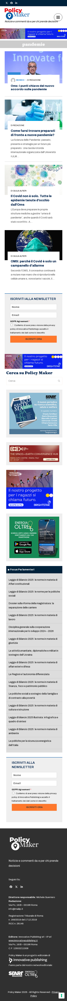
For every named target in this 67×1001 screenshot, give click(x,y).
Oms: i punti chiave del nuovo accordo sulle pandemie (32, 87)
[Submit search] (59, 380)
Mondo (20, 80)
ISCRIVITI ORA (33, 339)
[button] (58, 17)
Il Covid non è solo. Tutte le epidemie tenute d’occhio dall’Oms (31, 200)
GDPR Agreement (20, 321)
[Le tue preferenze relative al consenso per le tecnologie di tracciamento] (62, 996)
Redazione (35, 80)
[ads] (33, 38)
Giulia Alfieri (19, 191)
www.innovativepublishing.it (23, 940)
